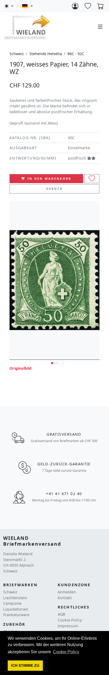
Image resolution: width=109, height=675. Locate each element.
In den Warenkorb (49, 178)
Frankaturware (16, 614)
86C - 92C (75, 53)
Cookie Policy (70, 620)
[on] (91, 178)
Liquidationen (15, 609)
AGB (61, 614)
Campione (12, 603)
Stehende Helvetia (45, 53)
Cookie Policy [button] (66, 652)
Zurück (54, 189)
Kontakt (65, 597)
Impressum (68, 625)
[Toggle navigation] (100, 26)
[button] (25, 665)
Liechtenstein (15, 597)
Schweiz (17, 53)
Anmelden (67, 591)
